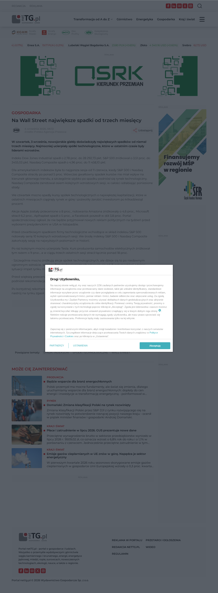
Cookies (69, 336)
